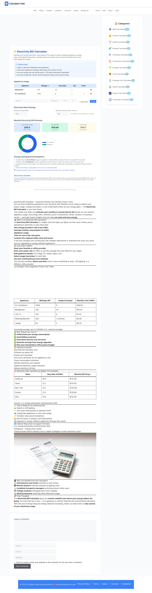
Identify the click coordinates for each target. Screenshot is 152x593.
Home (35, 10)
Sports (117, 10)
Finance (98, 10)
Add (93, 101)
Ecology (76, 10)
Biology (41, 10)
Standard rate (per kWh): (21, 110)
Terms (96, 584)
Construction (58, 10)
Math (104, 10)
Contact (114, 584)
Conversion (67, 10)
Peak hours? (84, 102)
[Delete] (91, 90)
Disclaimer (126, 584)
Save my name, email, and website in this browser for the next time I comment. (49, 562)
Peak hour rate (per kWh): (66, 110)
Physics (110, 10)
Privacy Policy (83, 584)
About (105, 584)
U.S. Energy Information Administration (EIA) (32, 426)
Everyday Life (85, 10)
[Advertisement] (55, 30)
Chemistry (49, 10)
